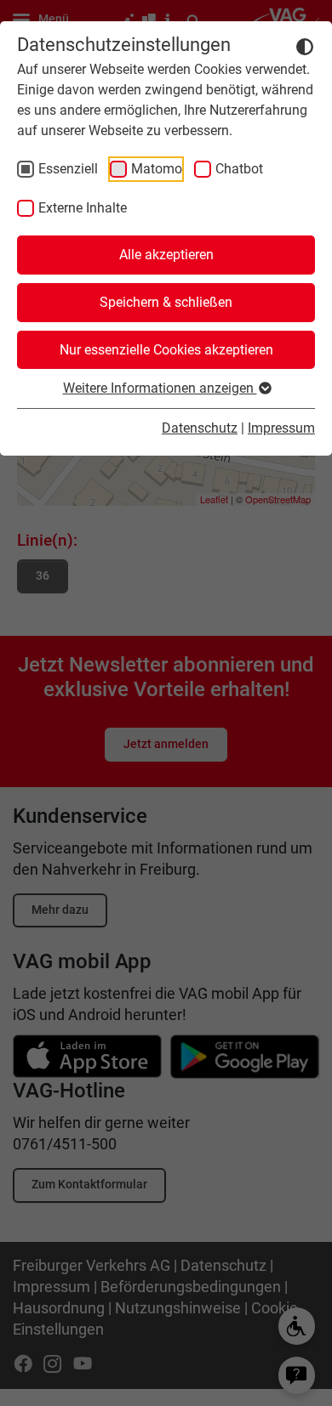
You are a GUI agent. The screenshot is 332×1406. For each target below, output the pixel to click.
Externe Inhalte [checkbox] (82, 208)
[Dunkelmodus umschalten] (304, 46)
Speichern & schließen (166, 302)
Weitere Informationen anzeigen (160, 388)
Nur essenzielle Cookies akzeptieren (166, 350)
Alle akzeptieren (166, 255)
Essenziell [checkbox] (68, 169)
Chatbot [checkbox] (239, 169)
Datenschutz (200, 428)
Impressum (281, 428)
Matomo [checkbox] (156, 169)
